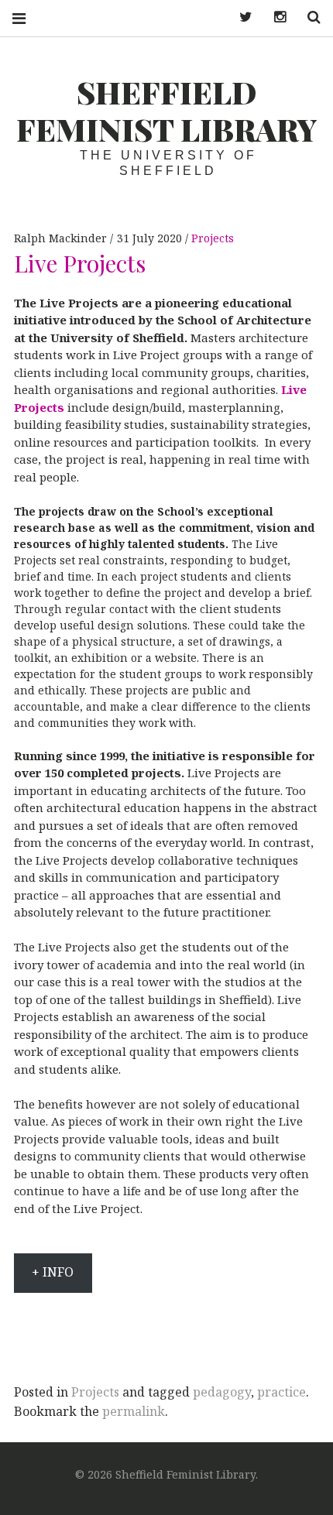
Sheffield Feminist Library (167, 110)
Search (308, 17)
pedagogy (222, 1391)
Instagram (274, 17)
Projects (212, 238)
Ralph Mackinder (62, 238)
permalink (133, 1411)
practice (281, 1391)
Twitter (240, 17)
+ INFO (53, 1271)
